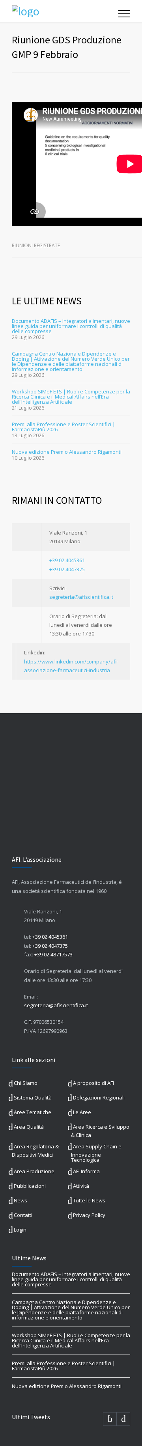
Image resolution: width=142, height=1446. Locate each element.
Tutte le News (89, 1200)
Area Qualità (29, 1126)
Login (20, 1229)
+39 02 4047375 (67, 569)
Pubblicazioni (30, 1185)
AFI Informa (86, 1171)
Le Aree (82, 1112)
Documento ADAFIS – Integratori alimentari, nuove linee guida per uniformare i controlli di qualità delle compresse (71, 326)
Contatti (23, 1215)
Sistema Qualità (33, 1097)
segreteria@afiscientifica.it (81, 596)
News (20, 1200)
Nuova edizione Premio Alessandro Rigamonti (66, 451)
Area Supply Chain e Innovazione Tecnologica (96, 1153)
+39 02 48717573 (53, 954)
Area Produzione (34, 1171)
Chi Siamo (25, 1082)
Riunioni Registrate (36, 245)
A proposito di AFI (93, 1082)
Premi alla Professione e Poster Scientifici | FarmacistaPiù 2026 (63, 427)
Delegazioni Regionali (99, 1097)
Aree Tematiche (32, 1112)
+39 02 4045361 (67, 560)
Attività (81, 1185)
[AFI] (65, 11)
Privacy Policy (89, 1215)
